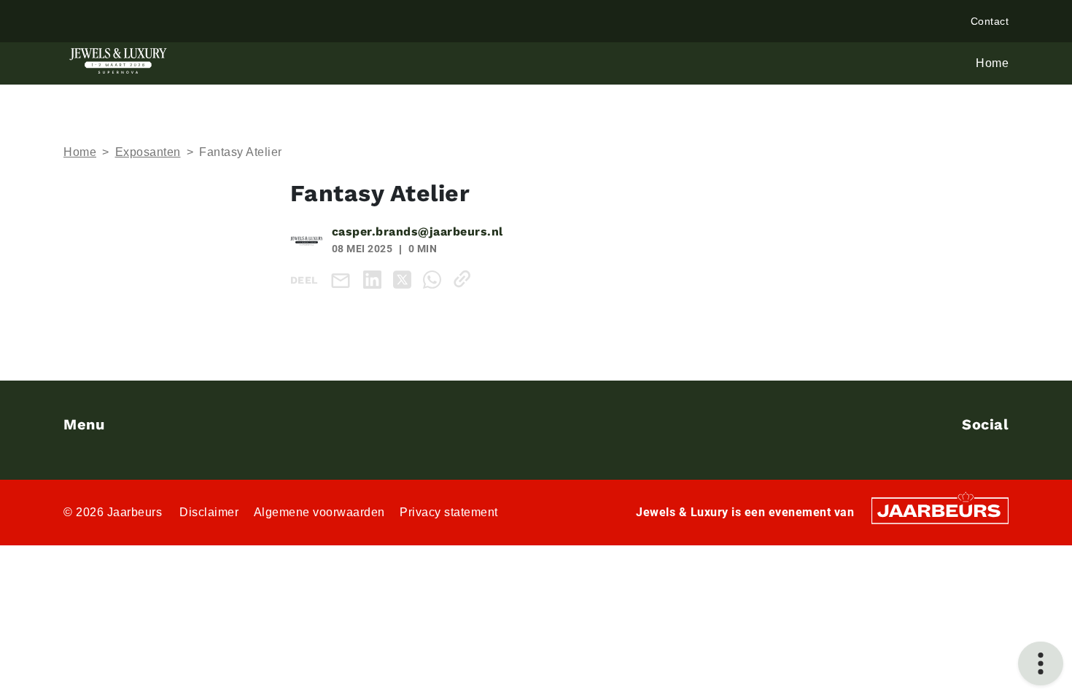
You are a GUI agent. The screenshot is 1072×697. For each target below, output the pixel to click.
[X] (405, 279)
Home (79, 152)
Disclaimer (208, 512)
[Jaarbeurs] (940, 509)
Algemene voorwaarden (319, 512)
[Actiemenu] (1040, 663)
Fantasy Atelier (240, 152)
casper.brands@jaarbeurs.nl (417, 231)
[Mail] (343, 279)
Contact (990, 21)
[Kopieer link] (465, 279)
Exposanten (148, 152)
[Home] (118, 61)
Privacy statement (449, 512)
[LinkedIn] (375, 279)
